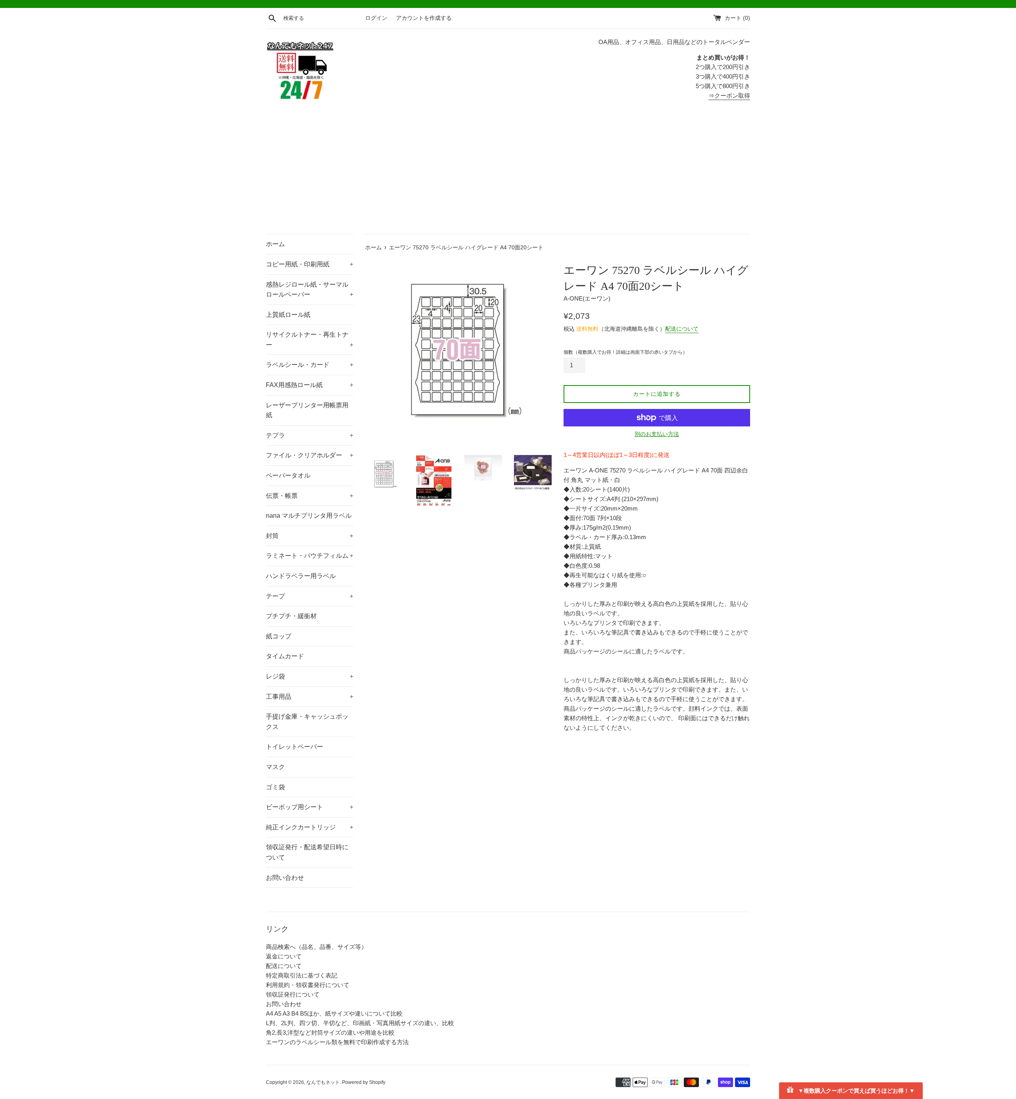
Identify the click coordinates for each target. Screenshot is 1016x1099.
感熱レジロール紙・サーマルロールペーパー (309, 289)
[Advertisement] (508, 174)
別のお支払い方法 (657, 434)
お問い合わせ (285, 877)
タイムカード (285, 656)
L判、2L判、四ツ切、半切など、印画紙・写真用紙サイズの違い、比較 (360, 1023)
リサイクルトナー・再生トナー (309, 339)
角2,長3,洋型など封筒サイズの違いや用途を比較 (330, 1032)
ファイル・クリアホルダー (309, 455)
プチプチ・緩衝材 (291, 616)
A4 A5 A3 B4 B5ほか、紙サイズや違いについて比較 (334, 1013)
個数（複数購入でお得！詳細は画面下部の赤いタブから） (625, 352)
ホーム (275, 244)
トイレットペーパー (294, 746)
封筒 (309, 535)
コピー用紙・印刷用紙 (309, 264)
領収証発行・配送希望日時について (307, 852)
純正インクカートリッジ (309, 827)
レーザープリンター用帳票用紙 (307, 410)
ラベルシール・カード (309, 364)
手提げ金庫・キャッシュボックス (307, 721)
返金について (284, 956)
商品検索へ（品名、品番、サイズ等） (316, 946)
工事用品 (309, 696)
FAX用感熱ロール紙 (309, 385)
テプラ (309, 435)
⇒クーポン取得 (729, 95)
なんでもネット (323, 1082)
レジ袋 (309, 676)
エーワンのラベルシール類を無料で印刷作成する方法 (337, 1042)
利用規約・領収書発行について (307, 984)
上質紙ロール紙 (288, 314)
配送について (681, 329)
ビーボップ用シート (309, 807)
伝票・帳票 (309, 495)
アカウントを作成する (424, 18)
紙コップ (278, 636)
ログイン (376, 18)
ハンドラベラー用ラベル (301, 576)
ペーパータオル (288, 475)
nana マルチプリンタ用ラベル (309, 515)
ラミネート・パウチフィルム (309, 555)
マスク (275, 767)
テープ (309, 596)
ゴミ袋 (275, 787)
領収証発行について (292, 994)
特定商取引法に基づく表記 (301, 975)
